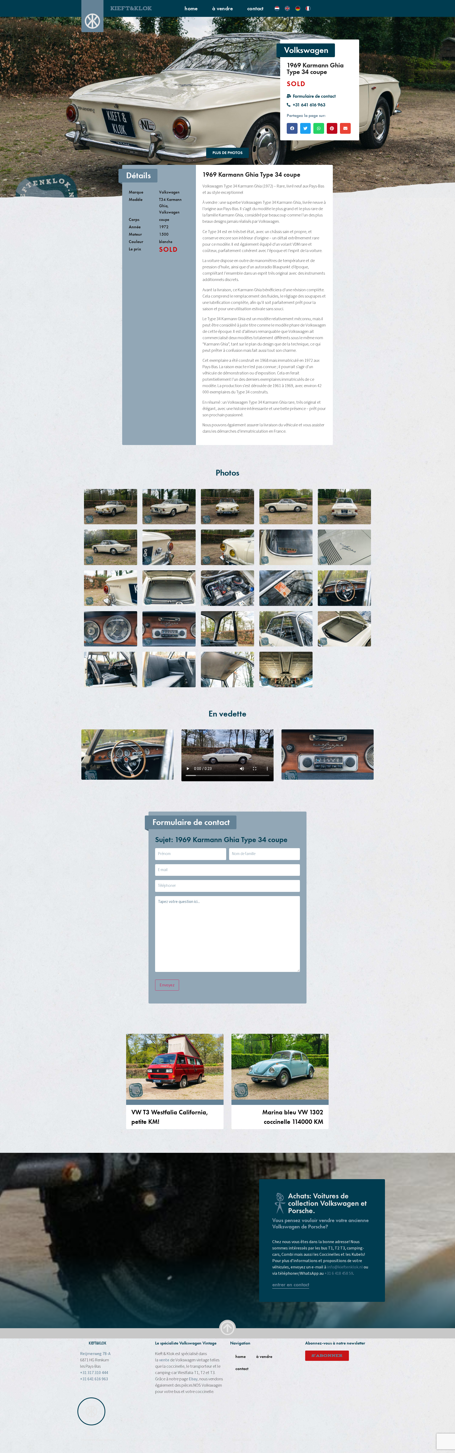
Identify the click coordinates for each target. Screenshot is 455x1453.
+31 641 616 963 (94, 1379)
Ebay (193, 1379)
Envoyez (167, 985)
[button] (292, 128)
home (191, 8)
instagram (287, 1439)
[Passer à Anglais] (287, 8)
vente (164, 1360)
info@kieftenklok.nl (345, 1267)
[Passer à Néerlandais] (277, 8)
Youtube (307, 1439)
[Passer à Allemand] (298, 8)
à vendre (222, 8)
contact (255, 8)
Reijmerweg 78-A (95, 1354)
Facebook (267, 1439)
